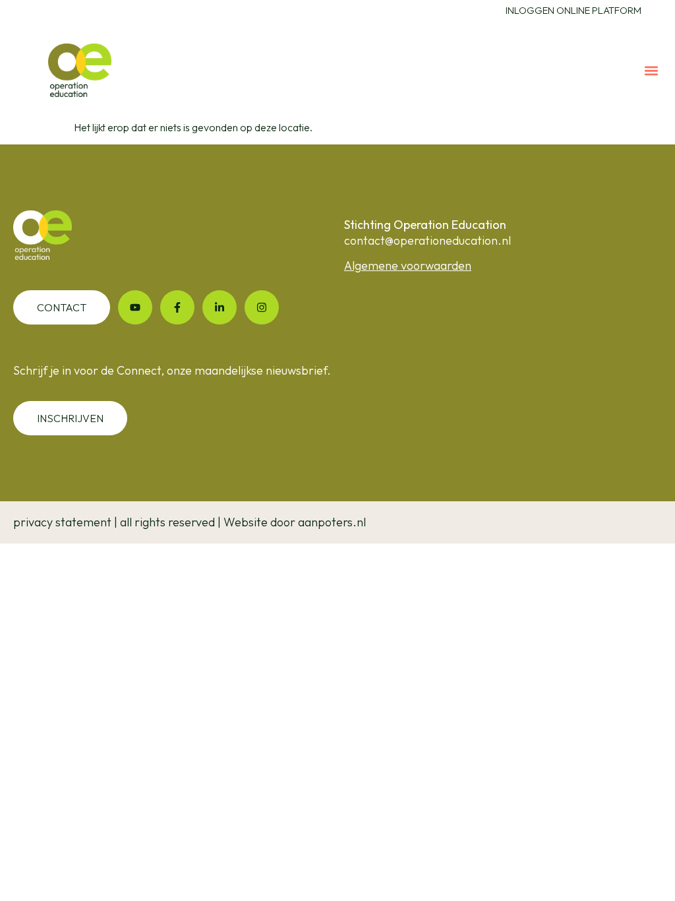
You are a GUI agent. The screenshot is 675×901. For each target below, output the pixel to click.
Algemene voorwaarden (407, 265)
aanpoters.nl (332, 522)
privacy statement (62, 522)
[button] (651, 70)
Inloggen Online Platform (573, 10)
